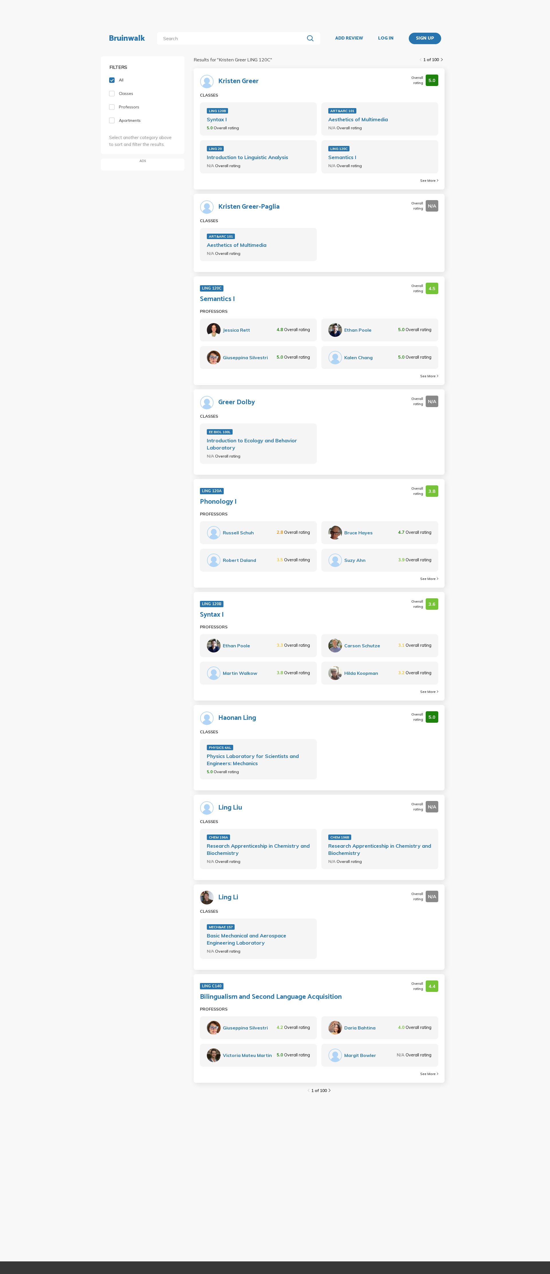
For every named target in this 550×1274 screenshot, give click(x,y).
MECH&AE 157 (221, 927)
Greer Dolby (236, 402)
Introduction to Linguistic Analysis (247, 157)
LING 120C (338, 148)
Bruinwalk (127, 38)
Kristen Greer (238, 81)
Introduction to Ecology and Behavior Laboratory (252, 444)
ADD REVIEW (349, 38)
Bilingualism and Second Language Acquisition (271, 997)
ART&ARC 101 (342, 111)
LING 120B (217, 111)
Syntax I (217, 119)
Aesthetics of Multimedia (358, 119)
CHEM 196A (218, 837)
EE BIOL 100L (220, 432)
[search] (231, 38)
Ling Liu (230, 808)
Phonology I (218, 502)
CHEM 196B (339, 837)
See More (428, 180)
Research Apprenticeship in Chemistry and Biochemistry (258, 849)
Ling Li (228, 897)
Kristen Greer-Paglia (249, 207)
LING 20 (215, 148)
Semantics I (342, 157)
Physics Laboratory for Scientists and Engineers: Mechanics (253, 760)
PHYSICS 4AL (220, 747)
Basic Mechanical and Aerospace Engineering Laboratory (246, 939)
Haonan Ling (237, 718)
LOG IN (386, 38)
